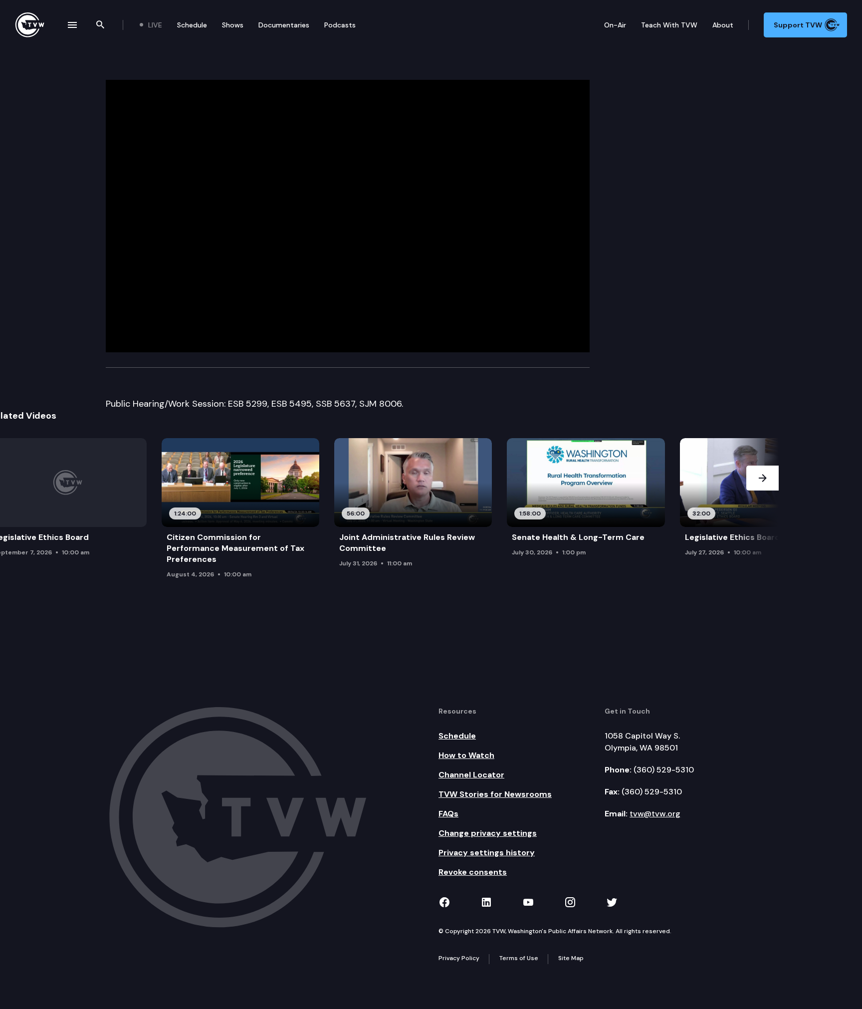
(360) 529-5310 (664, 769)
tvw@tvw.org (655, 813)
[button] (762, 516)
